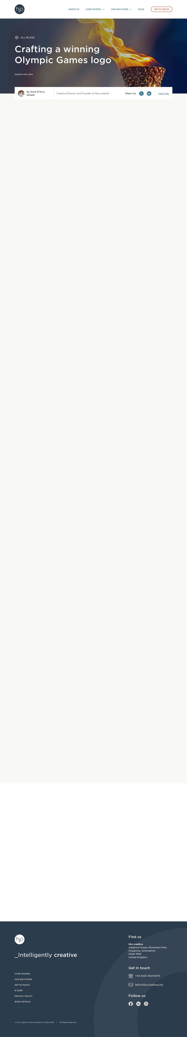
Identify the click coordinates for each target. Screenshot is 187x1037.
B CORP (19, 990)
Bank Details (22, 1002)
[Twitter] (141, 93)
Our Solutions (23, 979)
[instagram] (146, 1004)
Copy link (163, 93)
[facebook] (131, 1004)
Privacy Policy (24, 996)
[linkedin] (138, 1004)
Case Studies (22, 974)
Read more (26, 893)
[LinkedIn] (149, 93)
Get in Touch (22, 985)
